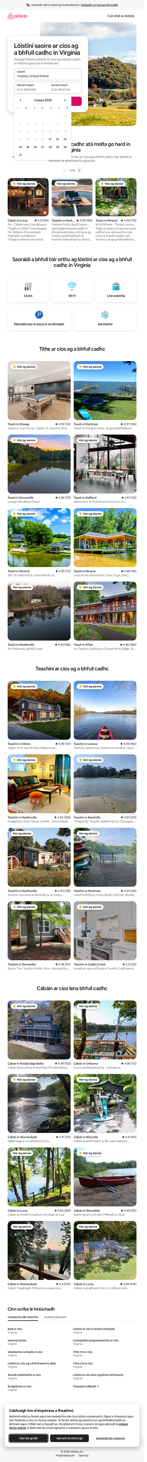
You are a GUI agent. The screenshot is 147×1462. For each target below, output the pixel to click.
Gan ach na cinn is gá (69, 1438)
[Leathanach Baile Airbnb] (17, 16)
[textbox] (31, 89)
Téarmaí (83, 1455)
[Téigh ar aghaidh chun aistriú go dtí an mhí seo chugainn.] (65, 100)
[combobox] (48, 76)
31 (20, 155)
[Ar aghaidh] (79, 170)
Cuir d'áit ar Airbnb (121, 16)
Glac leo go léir (28, 1438)
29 (57, 147)
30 (65, 147)
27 (42, 147)
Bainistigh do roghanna (110, 1438)
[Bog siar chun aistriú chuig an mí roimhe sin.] (21, 100)
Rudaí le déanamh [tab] (55, 1317)
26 (35, 147)
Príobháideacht (65, 1455)
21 (50, 139)
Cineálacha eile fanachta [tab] (23, 1317)
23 (65, 139)
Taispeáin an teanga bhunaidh (99, 5)
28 (50, 147)
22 (57, 139)
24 (20, 147)
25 (27, 147)
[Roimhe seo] (65, 170)
